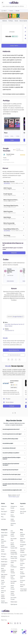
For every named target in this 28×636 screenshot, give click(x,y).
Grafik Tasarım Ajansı (3, 582)
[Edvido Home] (5, 611)
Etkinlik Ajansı (4, 561)
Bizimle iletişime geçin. (14, 496)
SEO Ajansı (3, 554)
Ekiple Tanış (4, 620)
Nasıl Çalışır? (4, 511)
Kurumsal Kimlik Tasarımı (13, 577)
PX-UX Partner (14, 629)
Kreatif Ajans (4, 559)
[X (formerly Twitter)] (20, 623)
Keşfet (21, 506)
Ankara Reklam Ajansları (3, 596)
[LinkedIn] (15, 623)
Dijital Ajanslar (14, 604)
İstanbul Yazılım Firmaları (13, 593)
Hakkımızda (3, 506)
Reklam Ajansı (4, 532)
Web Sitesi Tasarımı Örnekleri (22, 550)
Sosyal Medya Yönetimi (13, 571)
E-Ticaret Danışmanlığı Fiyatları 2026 (14, 552)
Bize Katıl (3, 514)
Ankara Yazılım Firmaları (13, 587)
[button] (14, 429)
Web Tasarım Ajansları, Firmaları (4, 576)
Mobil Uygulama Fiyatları (22, 534)
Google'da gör (6, 159)
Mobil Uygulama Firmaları (3, 570)
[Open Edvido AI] (24, 632)
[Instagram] (18, 623)
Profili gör (11, 406)
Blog (2, 516)
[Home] (2, 10)
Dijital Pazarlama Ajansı (3, 541)
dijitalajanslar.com (5, 616)
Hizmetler (22, 509)
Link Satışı (3, 519)
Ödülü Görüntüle (10, 281)
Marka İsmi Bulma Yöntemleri (22, 540)
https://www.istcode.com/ (15, 354)
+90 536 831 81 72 (9, 330)
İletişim (2, 509)
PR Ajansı (3, 556)
